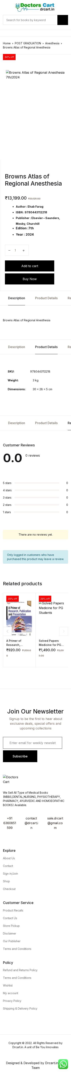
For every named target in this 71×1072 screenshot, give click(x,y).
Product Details (46, 298)
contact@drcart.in (31, 823)
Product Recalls (13, 910)
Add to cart (29, 266)
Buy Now (30, 279)
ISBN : (20, 212)
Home (7, 43)
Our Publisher (12, 941)
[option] (35, 109)
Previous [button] (7, 631)
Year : (20, 234)
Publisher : (23, 218)
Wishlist (8, 985)
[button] (7, 661)
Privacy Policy (12, 1000)
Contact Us (10, 918)
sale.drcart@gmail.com (55, 823)
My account (10, 993)
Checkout (9, 889)
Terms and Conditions (17, 948)
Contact (8, 866)
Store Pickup (11, 925)
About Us (9, 858)
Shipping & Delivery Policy (20, 1008)
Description (16, 298)
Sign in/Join (10, 873)
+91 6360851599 (9, 823)
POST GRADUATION (28, 43)
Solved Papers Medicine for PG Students (50, 645)
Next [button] (63, 631)
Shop (6, 881)
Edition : (22, 228)
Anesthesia (52, 43)
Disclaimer (9, 933)
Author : (21, 206)
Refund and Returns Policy (20, 970)
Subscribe (20, 756)
